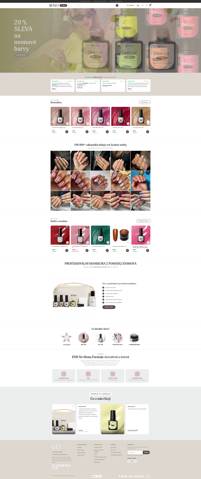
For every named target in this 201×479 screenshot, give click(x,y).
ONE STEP (113, 447)
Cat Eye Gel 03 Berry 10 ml (97, 127)
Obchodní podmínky (99, 459)
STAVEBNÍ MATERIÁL (116, 455)
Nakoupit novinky (143, 221)
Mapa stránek (80, 455)
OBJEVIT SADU (109, 307)
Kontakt (79, 447)
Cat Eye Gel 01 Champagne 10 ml (59, 127)
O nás (95, 454)
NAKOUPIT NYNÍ (20, 56)
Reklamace (97, 462)
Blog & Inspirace (81, 452)
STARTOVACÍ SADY (116, 452)
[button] (148, 121)
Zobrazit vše (144, 102)
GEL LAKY (113, 450)
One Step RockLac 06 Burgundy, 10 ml (60, 246)
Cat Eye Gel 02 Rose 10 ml (77, 127)
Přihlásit (146, 452)
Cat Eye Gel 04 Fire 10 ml (118, 127)
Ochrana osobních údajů (100, 457)
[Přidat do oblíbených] (67, 123)
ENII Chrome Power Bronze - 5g (119, 246)
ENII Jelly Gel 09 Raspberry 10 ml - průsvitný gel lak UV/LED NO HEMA (140, 247)
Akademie (131, 5)
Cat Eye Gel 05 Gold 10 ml (138, 127)
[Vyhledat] (117, 5)
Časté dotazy (80, 450)
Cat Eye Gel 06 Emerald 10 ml (98, 246)
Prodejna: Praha (98, 447)
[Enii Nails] (54, 5)
